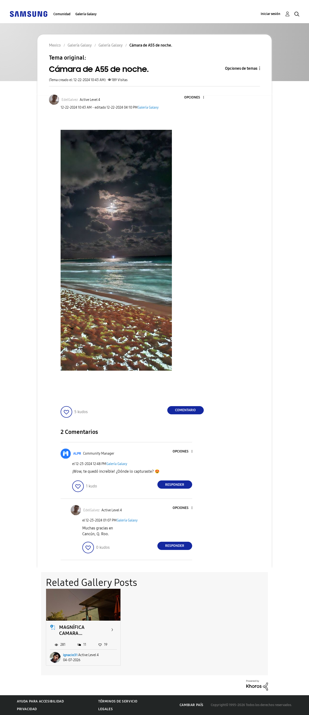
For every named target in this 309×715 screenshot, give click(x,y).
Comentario (185, 410)
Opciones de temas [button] (241, 68)
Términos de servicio (118, 701)
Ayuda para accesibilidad (40, 701)
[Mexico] (28, 13)
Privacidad (27, 709)
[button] (195, 97)
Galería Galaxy (86, 14)
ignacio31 (70, 655)
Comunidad (61, 14)
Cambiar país (192, 705)
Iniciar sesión (270, 14)
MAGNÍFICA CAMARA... (71, 630)
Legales (105, 709)
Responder (174, 485)
